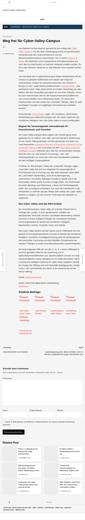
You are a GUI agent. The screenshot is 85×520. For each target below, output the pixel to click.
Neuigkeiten (7, 36)
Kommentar (8, 378)
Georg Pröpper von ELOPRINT (31, 514)
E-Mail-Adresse (36, 410)
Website (60, 410)
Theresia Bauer (68, 86)
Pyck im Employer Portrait (29, 461)
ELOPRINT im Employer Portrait (31, 505)
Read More (23, 286)
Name (6, 410)
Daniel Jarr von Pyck (27, 488)
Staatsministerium (33, 277)
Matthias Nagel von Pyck (29, 470)
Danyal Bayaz (38, 114)
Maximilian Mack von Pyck (29, 479)
